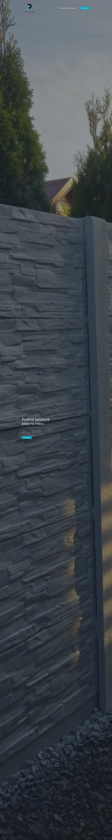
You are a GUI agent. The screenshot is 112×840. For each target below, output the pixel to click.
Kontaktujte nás (84, 8)
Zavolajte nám (27, 437)
